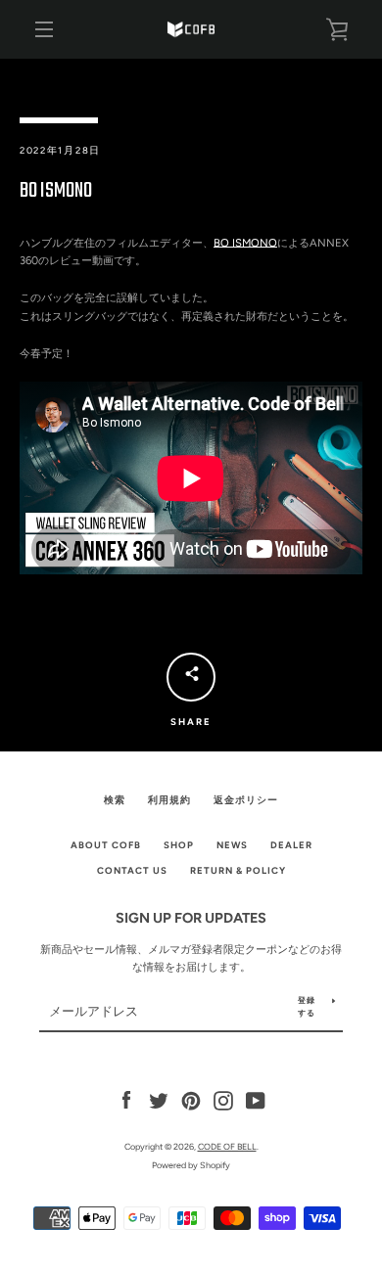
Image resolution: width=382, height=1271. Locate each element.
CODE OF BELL (227, 1146)
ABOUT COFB (106, 845)
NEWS (232, 845)
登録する (306, 1006)
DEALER (291, 845)
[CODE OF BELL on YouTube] (255, 1100)
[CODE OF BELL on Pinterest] (191, 1100)
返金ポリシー (246, 799)
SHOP (179, 845)
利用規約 (169, 799)
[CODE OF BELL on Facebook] (126, 1100)
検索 (114, 799)
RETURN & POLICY (238, 870)
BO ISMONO (245, 243)
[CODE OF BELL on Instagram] (223, 1100)
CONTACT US (132, 870)
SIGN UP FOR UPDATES (191, 918)
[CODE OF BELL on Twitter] (158, 1100)
